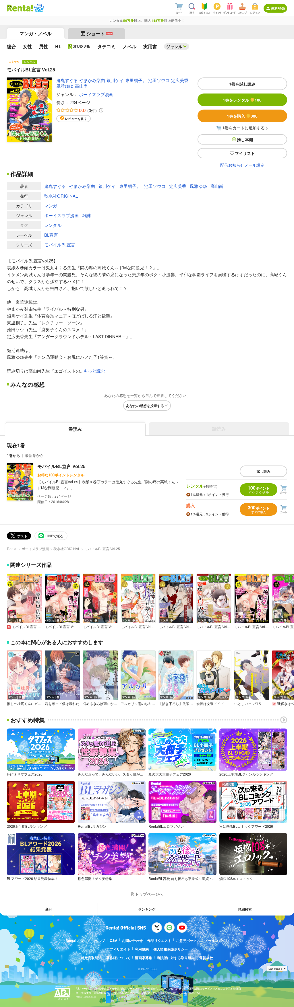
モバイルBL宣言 (59, 244)
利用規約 (142, 949)
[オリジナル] (79, 46)
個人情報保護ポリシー (170, 949)
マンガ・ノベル (36, 33)
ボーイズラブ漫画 (96, 94)
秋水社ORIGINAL (61, 196)
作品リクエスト (159, 940)
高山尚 (81, 86)
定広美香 (179, 80)
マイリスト (245, 153)
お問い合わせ (132, 940)
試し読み (263, 471)
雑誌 (86, 215)
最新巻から (34, 455)
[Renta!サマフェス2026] (38, 8)
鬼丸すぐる (67, 80)
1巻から (13, 455)
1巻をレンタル (242, 100)
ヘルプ (100, 940)
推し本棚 (245, 139)
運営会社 (206, 957)
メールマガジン (217, 940)
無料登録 (278, 8)
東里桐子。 (136, 80)
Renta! (12, 548)
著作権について (118, 957)
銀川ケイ (115, 80)
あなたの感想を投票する (145, 405)
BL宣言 (51, 235)
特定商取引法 (91, 957)
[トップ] (20, 8)
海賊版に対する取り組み (176, 957)
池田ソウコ (159, 80)
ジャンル (174, 46)
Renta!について (77, 940)
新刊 (48, 909)
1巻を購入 (242, 116)
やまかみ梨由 (92, 80)
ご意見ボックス (188, 940)
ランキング (146, 909)
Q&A (113, 940)
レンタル (52, 225)
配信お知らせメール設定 (242, 165)
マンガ (50, 205)
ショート (99, 33)
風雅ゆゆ (65, 86)
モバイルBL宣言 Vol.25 (61, 466)
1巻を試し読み (242, 84)
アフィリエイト (118, 949)
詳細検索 (245, 909)
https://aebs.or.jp (86, 997)
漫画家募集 (143, 957)
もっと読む (94, 371)
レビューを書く (76, 118)
